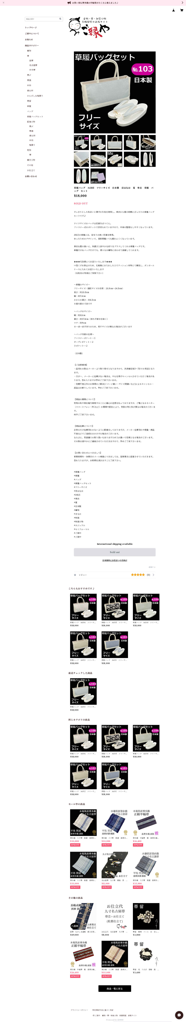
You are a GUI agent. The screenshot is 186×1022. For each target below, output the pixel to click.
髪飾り (32, 145)
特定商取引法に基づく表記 (102, 1010)
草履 (29, 106)
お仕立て (31, 170)
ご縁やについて (32, 33)
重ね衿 (30, 90)
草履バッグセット (35, 116)
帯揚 (29, 80)
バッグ (30, 111)
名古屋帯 (33, 65)
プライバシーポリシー (79, 1010)
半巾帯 (32, 70)
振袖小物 (31, 122)
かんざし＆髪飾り (35, 96)
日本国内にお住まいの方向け (114, 560)
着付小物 (31, 160)
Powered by (112, 1020)
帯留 (29, 101)
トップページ (31, 27)
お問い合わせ (31, 176)
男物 (29, 150)
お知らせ (29, 39)
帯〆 (29, 75)
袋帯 (31, 60)
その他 (30, 165)
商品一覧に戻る (115, 988)
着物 (29, 51)
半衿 (29, 85)
